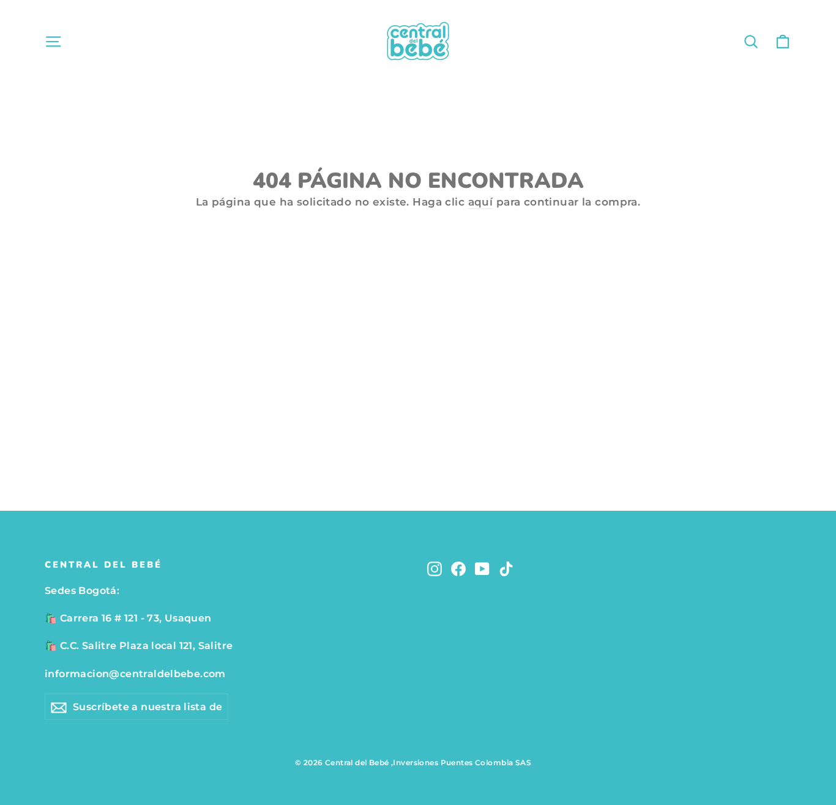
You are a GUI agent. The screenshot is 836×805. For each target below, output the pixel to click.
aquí (480, 202)
